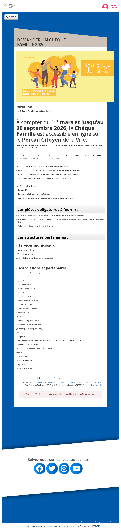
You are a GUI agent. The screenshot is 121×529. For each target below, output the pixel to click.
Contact (79, 521)
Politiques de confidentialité (106, 521)
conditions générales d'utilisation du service (68, 378)
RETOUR (12, 16)
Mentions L (88, 521)
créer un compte (87, 394)
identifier (73, 394)
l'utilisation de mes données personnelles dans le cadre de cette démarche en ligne (67, 382)
